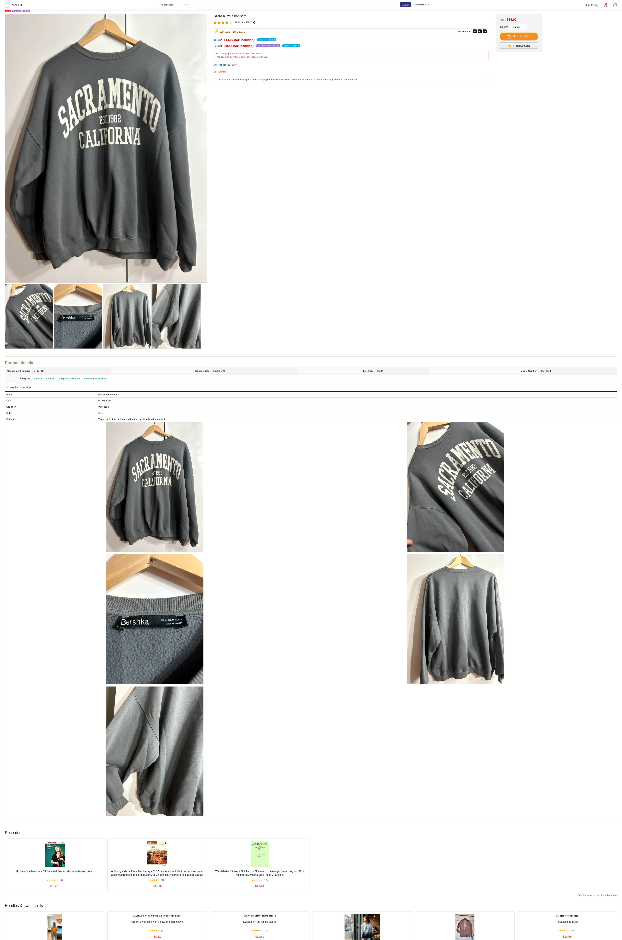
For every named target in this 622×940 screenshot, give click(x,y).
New (245, 40)
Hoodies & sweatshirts (95, 378)
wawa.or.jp (17, 4)
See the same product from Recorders (597, 895)
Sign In (589, 5)
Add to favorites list (521, 46)
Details (259, 53)
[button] (615, 4)
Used (257, 46)
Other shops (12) (226, 64)
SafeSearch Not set (421, 5)
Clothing (50, 378)
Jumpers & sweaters (69, 378)
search (405, 5)
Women (38, 378)
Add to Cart (521, 36)
